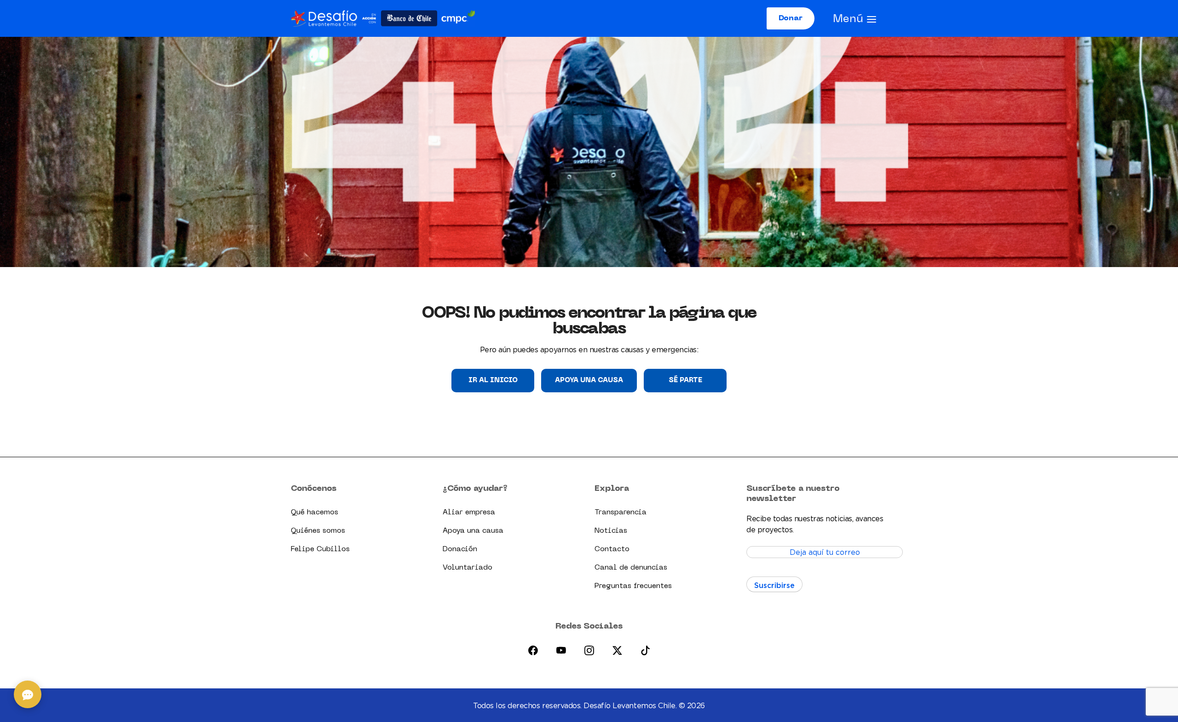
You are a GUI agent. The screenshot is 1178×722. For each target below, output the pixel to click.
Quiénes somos (318, 531)
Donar (791, 18)
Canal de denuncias (631, 567)
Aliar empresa (469, 512)
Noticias (611, 531)
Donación (460, 549)
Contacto (612, 549)
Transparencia (621, 512)
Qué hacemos (314, 512)
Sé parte (685, 380)
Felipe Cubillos (320, 549)
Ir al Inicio (493, 380)
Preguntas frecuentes (633, 586)
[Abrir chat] (27, 694)
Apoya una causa (589, 380)
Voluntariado (467, 567)
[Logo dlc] (383, 18)
